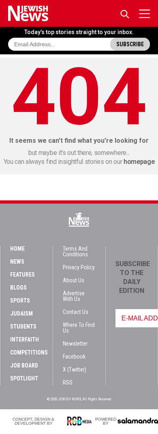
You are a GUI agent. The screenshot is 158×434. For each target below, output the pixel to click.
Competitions (29, 352)
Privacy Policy (79, 267)
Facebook (74, 356)
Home (17, 248)
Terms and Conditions (75, 251)
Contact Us (75, 312)
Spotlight (24, 378)
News (17, 261)
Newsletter (75, 343)
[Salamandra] (137, 420)
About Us (73, 280)
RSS (68, 382)
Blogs (18, 287)
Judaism (21, 313)
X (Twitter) (74, 369)
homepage (139, 161)
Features (22, 274)
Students (23, 326)
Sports (20, 300)
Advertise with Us (74, 296)
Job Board (24, 365)
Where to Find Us (79, 328)
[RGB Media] (80, 421)
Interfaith (24, 339)
